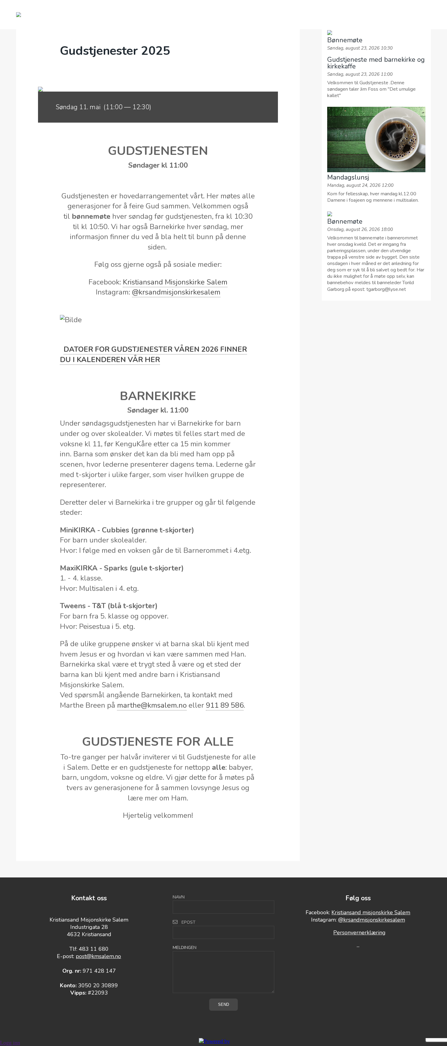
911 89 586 (225, 705)
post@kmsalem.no (98, 956)
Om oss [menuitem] (209, 14)
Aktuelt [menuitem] (294, 14)
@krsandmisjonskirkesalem (176, 292)
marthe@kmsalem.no (152, 705)
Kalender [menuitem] (251, 14)
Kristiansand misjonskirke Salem (370, 912)
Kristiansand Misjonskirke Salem (175, 282)
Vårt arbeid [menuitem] (126, 14)
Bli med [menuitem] (172, 14)
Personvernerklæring (359, 932)
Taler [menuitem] (330, 14)
